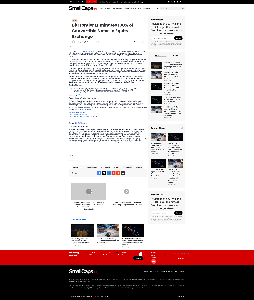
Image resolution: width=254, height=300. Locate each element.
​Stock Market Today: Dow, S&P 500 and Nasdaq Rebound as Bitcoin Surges (108, 241)
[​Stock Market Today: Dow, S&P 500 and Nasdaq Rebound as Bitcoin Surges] (108, 230)
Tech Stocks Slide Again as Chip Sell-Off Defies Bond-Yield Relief (172, 99)
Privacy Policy (173, 271)
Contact (181, 271)
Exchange (128, 167)
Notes (139, 167)
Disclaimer (146, 8)
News (127, 8)
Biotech (133, 8)
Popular (176, 55)
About (157, 271)
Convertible (92, 167)
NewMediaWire (87, 51)
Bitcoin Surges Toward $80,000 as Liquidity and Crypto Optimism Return (80, 241)
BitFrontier (78, 167)
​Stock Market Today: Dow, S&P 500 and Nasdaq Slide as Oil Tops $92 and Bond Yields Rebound (132, 241)
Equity (117, 167)
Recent (157, 55)
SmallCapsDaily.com (103, 296)
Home (101, 8)
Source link (73, 160)
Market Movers (118, 8)
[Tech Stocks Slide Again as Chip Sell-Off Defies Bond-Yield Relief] (156, 100)
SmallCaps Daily (80, 42)
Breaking (108, 8)
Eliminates (106, 167)
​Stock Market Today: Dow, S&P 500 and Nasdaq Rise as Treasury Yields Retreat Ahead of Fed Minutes (173, 111)
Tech (139, 8)
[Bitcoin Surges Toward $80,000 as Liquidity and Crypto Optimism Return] (82, 230)
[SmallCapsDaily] (84, 8)
